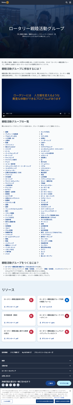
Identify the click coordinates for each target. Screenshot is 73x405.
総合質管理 (44, 230)
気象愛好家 (44, 243)
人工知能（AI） (10, 138)
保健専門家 (8, 232)
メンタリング (45, 151)
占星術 (7, 140)
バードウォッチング (11, 153)
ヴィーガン (44, 239)
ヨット (43, 252)
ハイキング (8, 234)
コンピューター (10, 170)
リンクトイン (59, 269)
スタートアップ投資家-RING (50, 215)
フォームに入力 (47, 307)
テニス (43, 228)
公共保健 (44, 177)
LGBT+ (43, 142)
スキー (43, 213)
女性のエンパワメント (12, 198)
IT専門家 (8, 252)
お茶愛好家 (44, 226)
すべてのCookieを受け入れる (45, 401)
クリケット (8, 175)
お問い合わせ (6, 376)
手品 (42, 145)
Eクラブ (8, 190)
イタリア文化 (9, 249)
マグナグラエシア (46, 147)
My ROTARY (26, 352)
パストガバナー (46, 168)
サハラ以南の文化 (46, 219)
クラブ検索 (13, 352)
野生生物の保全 (46, 247)
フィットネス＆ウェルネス (13, 209)
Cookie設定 (7, 401)
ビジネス (44, 190)
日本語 (32, 269)
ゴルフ (7, 228)
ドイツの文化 (9, 217)
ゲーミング (8, 215)
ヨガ (42, 254)
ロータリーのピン (46, 192)
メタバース (44, 155)
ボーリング (8, 155)
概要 (3, 361)
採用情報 (4, 352)
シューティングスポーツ (49, 211)
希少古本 (44, 162)
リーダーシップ (46, 140)
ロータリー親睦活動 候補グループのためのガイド (21, 267)
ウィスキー (44, 245)
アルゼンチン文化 (11, 136)
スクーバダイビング (47, 209)
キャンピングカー (46, 185)
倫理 (6, 204)
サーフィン (44, 222)
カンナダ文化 (45, 132)
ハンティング (9, 243)
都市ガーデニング (46, 237)
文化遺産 (8, 177)
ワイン (43, 249)
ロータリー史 (45, 187)
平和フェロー (45, 170)
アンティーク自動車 (11, 134)
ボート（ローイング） (48, 196)
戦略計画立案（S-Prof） (49, 217)
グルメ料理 (8, 230)
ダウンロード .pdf (12, 307)
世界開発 (8, 226)
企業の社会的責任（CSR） (13, 172)
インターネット (10, 247)
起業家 (7, 200)
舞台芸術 (44, 172)
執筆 (6, 142)
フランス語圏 (9, 213)
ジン (6, 224)
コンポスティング (11, 168)
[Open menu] (70, 2)
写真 (42, 175)
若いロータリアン (46, 256)
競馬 (6, 239)
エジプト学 (8, 196)
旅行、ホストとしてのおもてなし (51, 232)
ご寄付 (50, 383)
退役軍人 (44, 157)
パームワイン (45, 164)
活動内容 (4, 366)
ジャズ (7, 254)
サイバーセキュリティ (12, 181)
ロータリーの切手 (46, 194)
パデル (43, 166)
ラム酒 (43, 200)
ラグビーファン (46, 198)
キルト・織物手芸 (46, 181)
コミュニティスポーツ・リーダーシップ (18, 166)
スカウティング (46, 207)
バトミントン (9, 145)
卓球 (42, 224)
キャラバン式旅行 (11, 160)
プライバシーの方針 (59, 397)
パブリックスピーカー (48, 179)
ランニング (44, 202)
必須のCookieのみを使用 (62, 401)
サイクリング (9, 183)
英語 (26, 269)
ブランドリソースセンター (42, 352)
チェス (7, 162)
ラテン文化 (44, 136)
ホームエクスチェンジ (12, 237)
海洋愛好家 (44, 204)
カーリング (8, 179)
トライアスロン (46, 234)
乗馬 (6, 241)
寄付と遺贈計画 (10, 222)
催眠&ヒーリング (10, 245)
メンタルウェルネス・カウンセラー (52, 149)
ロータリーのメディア (9, 371)
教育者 (7, 194)
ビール (7, 151)
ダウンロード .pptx (48, 322)
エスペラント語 (10, 202)
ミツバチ (8, 149)
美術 (6, 207)
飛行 (6, 211)
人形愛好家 (8, 185)
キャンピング (9, 157)
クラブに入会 (64, 383)
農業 (6, 132)
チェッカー (8, 187)
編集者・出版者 (10, 192)
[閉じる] (70, 391)
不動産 (43, 183)
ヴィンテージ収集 (46, 241)
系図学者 (8, 219)
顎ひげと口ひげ (10, 147)
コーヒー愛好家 (10, 164)
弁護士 (43, 138)
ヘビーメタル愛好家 (47, 153)
